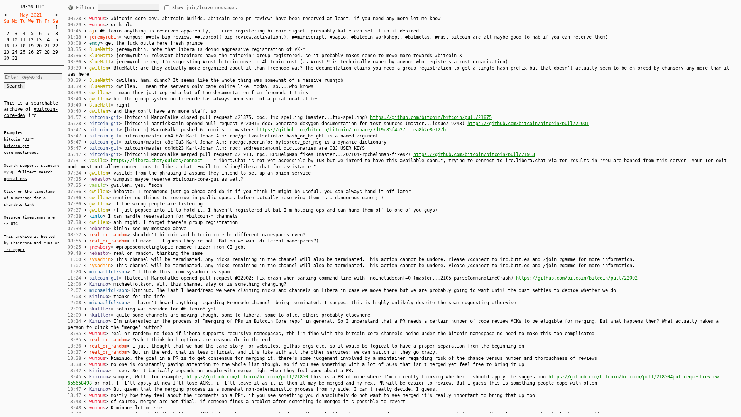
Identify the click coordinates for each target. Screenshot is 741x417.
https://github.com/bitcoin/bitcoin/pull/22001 (528, 123)
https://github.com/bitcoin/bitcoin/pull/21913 (474, 154)
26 (31, 52)
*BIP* (28, 139)
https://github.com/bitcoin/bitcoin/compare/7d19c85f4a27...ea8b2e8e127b (351, 129)
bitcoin (12, 139)
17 (14, 46)
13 (39, 39)
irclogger (14, 249)
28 (47, 52)
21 (47, 46)
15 (55, 39)
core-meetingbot (21, 152)
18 (22, 46)
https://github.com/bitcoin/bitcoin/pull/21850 (247, 377)
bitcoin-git (16, 146)
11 (22, 39)
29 (55, 52)
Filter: (87, 7)
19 (31, 46)
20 (39, 46)
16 (6, 46)
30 (6, 58)
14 (47, 39)
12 (31, 39)
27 (39, 52)
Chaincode (21, 243)
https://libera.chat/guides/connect (157, 160)
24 (14, 52)
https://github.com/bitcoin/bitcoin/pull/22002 (577, 278)
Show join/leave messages (204, 7)
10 (14, 39)
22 (55, 46)
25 (22, 52)
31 (14, 58)
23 (6, 52)
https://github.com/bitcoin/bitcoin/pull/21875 (431, 117)
